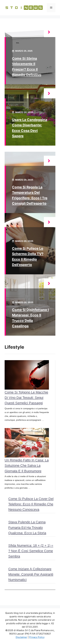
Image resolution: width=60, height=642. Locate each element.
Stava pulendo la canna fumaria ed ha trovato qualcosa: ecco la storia (27, 527)
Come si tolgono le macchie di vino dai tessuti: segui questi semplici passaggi (26, 397)
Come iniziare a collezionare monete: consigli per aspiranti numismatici (30, 574)
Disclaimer (21, 637)
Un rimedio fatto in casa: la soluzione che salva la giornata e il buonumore (27, 465)
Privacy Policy (36, 637)
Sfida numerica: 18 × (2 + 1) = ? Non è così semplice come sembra (30, 551)
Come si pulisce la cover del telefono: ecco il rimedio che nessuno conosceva (31, 504)
